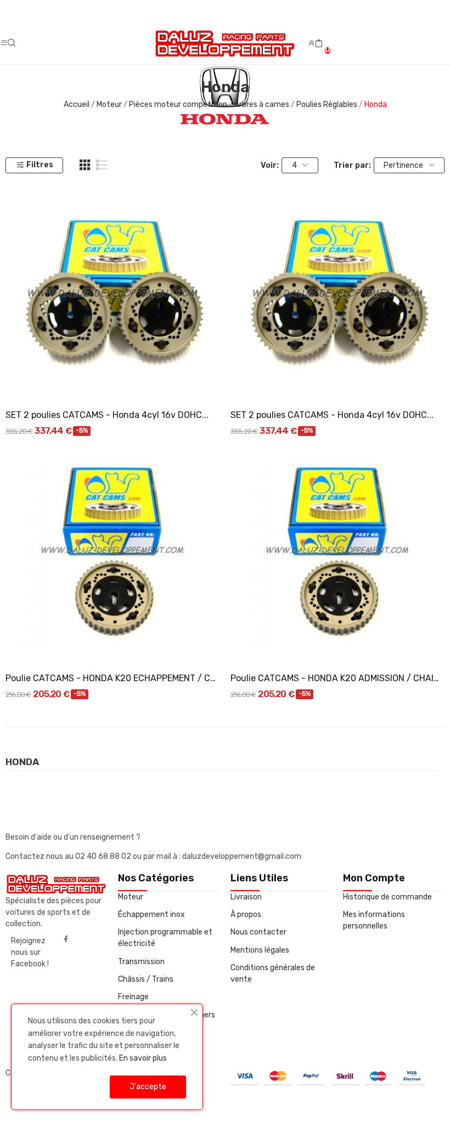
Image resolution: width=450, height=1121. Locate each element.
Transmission (141, 961)
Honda (22, 762)
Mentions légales (259, 950)
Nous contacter (258, 932)
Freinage (133, 996)
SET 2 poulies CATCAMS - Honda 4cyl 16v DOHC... (107, 415)
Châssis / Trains (145, 979)
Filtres (39, 164)
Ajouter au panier (112, 380)
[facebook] (66, 939)
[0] (319, 43)
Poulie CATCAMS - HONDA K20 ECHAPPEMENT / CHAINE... (112, 678)
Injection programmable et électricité (165, 937)
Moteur (130, 897)
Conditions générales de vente (272, 973)
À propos (245, 914)
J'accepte (148, 1086)
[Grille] (85, 165)
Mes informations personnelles (374, 920)
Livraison (246, 897)
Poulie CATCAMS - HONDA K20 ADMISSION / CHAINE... (337, 678)
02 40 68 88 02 (104, 856)
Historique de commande (387, 897)
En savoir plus (143, 1058)
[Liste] (102, 165)
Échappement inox (151, 914)
